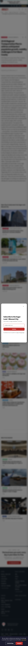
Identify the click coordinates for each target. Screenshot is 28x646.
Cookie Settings (10, 643)
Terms (18, 332)
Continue (14, 329)
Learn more (23, 639)
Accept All (19, 643)
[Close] (23, 306)
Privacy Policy (22, 332)
